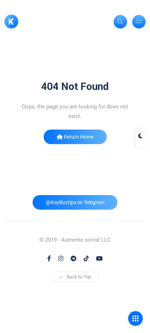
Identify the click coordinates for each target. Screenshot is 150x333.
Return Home (78, 137)
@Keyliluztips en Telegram (75, 202)
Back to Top (79, 277)
